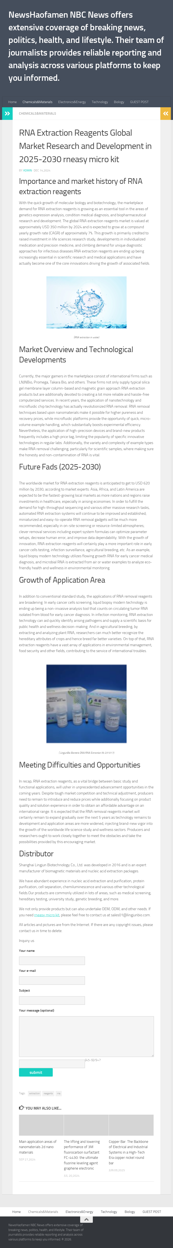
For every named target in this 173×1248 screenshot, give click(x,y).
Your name (27, 951)
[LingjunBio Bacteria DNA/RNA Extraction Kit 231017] (86, 742)
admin (27, 170)
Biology (119, 102)
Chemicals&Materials (37, 102)
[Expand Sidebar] (7, 113)
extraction (34, 1093)
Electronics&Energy (72, 102)
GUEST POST (139, 102)
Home (12, 102)
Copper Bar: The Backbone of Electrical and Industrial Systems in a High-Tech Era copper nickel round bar (128, 1152)
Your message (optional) (36, 1010)
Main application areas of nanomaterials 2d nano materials (38, 1146)
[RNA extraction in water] (86, 327)
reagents (48, 1093)
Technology (100, 102)
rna (58, 1093)
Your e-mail (27, 971)
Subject (24, 990)
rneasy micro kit (46, 915)
